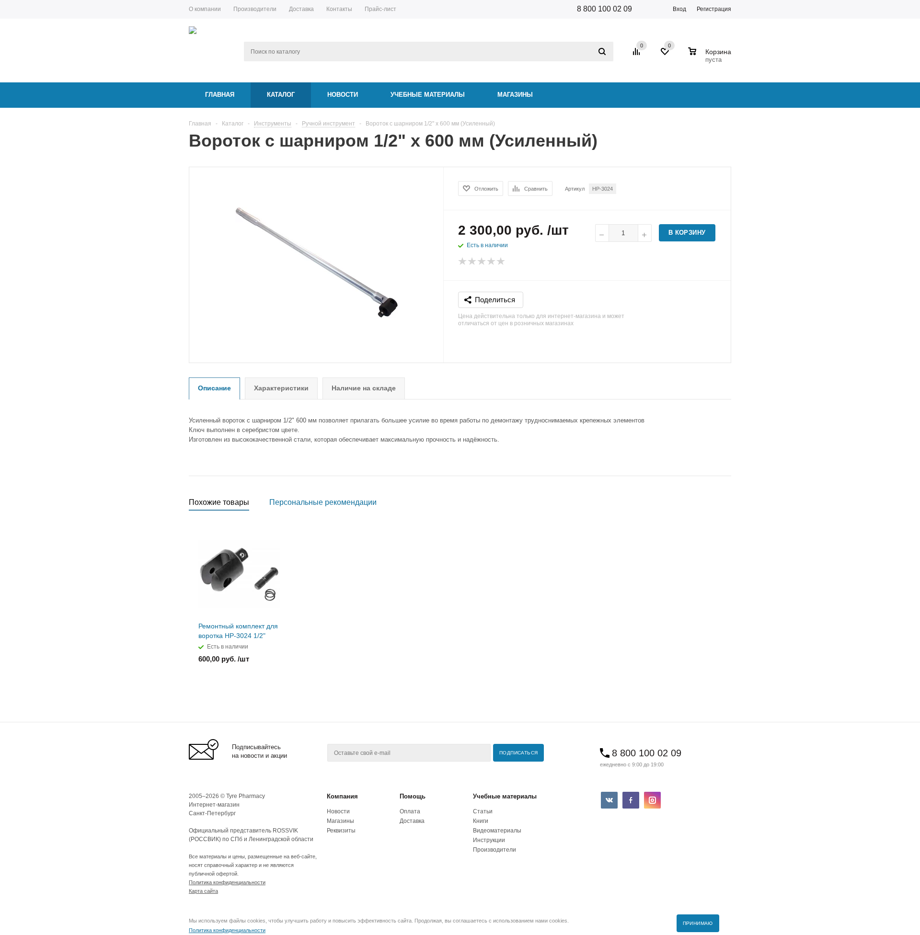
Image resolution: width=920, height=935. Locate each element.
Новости (342, 94)
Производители (494, 849)
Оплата (410, 811)
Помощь (413, 796)
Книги (480, 821)
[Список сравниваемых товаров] (638, 55)
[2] (472, 261)
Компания (342, 796)
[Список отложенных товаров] (666, 55)
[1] (463, 261)
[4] (491, 261)
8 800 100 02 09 (604, 9)
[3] (482, 261)
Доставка (412, 821)
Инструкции (489, 840)
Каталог (281, 94)
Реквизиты (341, 830)
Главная (219, 94)
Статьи (483, 811)
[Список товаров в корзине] (710, 58)
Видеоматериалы (497, 830)
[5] (501, 261)
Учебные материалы (428, 94)
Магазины (515, 94)
